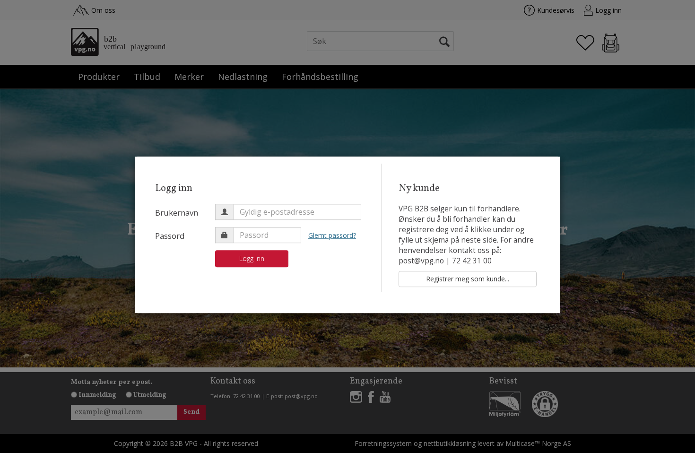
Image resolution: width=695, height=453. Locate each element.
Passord (170, 235)
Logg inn (251, 258)
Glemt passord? (332, 235)
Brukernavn (176, 212)
